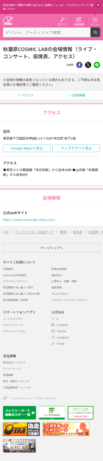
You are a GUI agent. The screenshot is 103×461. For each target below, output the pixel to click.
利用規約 (8, 269)
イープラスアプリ (13, 319)
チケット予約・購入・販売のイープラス (8, 20)
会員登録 (79, 24)
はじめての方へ (60, 293)
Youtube (61, 331)
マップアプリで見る (76, 148)
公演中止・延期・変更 (64, 281)
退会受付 (57, 275)
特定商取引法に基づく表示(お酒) (21, 293)
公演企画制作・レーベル (16, 387)
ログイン (63, 24)
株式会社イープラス (14, 362)
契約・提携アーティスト (16, 381)
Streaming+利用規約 (14, 275)
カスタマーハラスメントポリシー (70, 300)
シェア (79, 65)
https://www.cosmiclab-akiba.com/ (29, 219)
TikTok (60, 343)
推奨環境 (57, 287)
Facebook (62, 325)
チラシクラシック (13, 325)
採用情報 (8, 375)
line (97, 65)
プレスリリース (11, 368)
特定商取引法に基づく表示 (18, 287)
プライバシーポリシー (15, 281)
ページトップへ (51, 247)
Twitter (88, 65)
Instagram (63, 337)
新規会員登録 (59, 269)
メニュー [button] (95, 24)
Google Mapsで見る (27, 148)
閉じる (98, 5)
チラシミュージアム (14, 331)
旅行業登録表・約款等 (15, 300)
